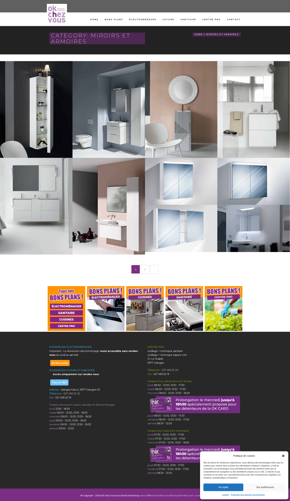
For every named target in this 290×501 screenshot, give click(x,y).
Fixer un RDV (59, 382)
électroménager (142, 19)
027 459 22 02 (71, 393)
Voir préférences (265, 487)
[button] (283, 456)
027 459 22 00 (170, 370)
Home (94, 19)
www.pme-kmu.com (183, 495)
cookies (225, 495)
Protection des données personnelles (248, 495)
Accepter (223, 487)
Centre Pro (211, 19)
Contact (234, 19)
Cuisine (168, 19)
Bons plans (114, 19)
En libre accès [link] (60, 363)
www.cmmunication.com (155, 495)
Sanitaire (188, 19)
